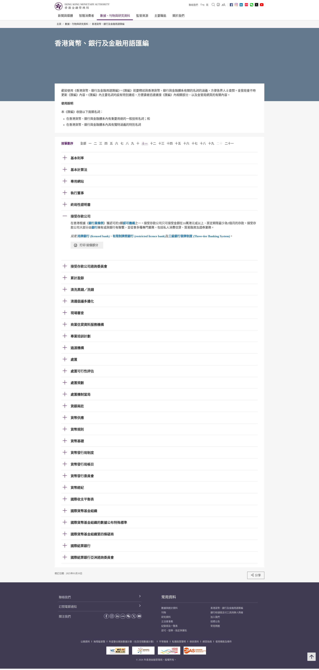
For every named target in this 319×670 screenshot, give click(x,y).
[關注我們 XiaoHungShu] (122, 616)
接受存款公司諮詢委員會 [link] (89, 266)
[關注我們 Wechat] (251, 4)
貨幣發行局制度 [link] (82, 453)
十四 (170, 143)
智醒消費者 (86, 15)
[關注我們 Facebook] (231, 4)
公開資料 (85, 641)
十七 (195, 143)
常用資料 (168, 597)
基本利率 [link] (77, 158)
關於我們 (178, 15)
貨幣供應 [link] (77, 418)
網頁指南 (207, 641)
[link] (223, 4)
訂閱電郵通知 (68, 606)
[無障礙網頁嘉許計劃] (143, 651)
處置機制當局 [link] (81, 394)
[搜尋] (213, 4)
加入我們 (215, 617)
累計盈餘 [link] (77, 278)
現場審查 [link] (77, 313)
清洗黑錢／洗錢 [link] (82, 290)
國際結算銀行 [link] (81, 546)
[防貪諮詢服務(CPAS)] (195, 651)
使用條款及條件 (223, 641)
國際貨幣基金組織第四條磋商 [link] (92, 534)
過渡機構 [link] (77, 348)
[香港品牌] (169, 651)
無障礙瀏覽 (99, 641)
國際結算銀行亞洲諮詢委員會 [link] (92, 557)
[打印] (218, 4)
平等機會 (163, 641)
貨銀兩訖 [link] (77, 406)
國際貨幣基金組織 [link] (84, 511)
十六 (186, 143)
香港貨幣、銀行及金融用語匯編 (108, 24)
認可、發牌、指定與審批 (174, 630)
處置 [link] (74, 359)
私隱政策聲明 (179, 641)
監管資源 (142, 15)
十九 (211, 143)
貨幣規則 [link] (77, 429)
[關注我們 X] (256, 4)
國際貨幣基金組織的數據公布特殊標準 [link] (99, 522)
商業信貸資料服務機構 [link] (87, 325)
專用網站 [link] (77, 181)
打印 (89, 245)
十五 (178, 143)
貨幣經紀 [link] (77, 488)
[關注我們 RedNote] (246, 5)
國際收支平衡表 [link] (82, 499)
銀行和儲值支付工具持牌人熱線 (227, 612)
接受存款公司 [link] (81, 216)
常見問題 (215, 626)
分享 (258, 575)
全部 (83, 143)
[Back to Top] (311, 657)
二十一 (229, 143)
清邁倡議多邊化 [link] (82, 301)
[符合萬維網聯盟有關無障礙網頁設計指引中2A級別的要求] (117, 651)
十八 (203, 143)
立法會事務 (167, 621)
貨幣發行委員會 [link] (82, 476)
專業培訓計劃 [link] (81, 336)
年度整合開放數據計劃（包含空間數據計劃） (132, 641)
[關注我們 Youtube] (262, 4)
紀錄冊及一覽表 (169, 626)
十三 (161, 143)
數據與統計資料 (169, 608)
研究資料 (166, 617)
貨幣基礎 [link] (77, 441)
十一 (145, 143)
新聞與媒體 (65, 15)
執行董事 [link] (77, 193)
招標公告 (215, 621)
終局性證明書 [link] (81, 205)
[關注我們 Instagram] (236, 4)
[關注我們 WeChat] (128, 616)
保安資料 (194, 641)
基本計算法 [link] (79, 170)
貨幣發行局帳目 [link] (82, 464)
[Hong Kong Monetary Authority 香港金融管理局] (82, 6)
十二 (153, 143)
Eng (202, 4)
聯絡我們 (193, 5)
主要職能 (160, 15)
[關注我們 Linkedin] (241, 4)
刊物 (163, 612)
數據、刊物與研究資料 (115, 15)
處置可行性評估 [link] (82, 371)
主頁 (59, 24)
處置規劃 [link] (77, 383)
